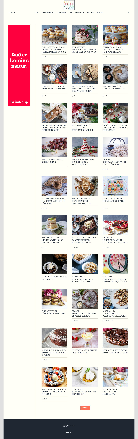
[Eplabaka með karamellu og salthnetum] (115, 377)
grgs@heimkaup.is (69, 426)
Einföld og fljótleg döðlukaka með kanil (114, 87)
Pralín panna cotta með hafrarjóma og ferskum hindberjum (115, 127)
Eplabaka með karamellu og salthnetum (110, 391)
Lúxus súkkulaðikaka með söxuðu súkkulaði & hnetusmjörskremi (84, 88)
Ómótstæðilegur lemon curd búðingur (84, 351)
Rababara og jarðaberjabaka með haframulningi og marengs (82, 280)
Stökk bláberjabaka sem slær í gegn (54, 277)
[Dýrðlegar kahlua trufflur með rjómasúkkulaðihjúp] (85, 113)
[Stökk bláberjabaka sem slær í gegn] (54, 264)
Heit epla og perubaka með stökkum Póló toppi (54, 87)
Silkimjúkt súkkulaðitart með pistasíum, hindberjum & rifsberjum (115, 241)
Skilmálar (69, 433)
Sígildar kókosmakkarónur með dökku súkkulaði (115, 162)
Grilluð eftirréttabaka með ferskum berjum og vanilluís (54, 391)
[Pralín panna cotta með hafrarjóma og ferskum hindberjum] (115, 113)
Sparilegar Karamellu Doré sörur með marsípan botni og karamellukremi (83, 202)
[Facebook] (9, 13)
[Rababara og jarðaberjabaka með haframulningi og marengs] (85, 264)
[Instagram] (12, 13)
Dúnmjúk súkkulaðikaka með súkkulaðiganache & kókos (54, 352)
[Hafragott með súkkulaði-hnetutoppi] (54, 299)
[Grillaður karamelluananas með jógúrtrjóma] (85, 377)
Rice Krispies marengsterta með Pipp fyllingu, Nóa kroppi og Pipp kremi (84, 51)
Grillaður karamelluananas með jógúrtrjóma (84, 391)
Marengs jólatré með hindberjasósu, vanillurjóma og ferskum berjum (83, 163)
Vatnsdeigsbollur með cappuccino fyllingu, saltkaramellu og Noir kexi (54, 51)
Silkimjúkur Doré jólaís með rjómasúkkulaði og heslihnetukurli (54, 127)
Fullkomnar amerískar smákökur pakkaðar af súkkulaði (54, 201)
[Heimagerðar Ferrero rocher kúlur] (54, 147)
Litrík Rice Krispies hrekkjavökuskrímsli (114, 199)
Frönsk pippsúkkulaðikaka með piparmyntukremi (84, 313)
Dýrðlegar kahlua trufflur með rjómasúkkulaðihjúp (82, 127)
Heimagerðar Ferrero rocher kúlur (53, 160)
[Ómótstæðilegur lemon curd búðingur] (85, 338)
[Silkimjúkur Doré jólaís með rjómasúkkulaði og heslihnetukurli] (54, 113)
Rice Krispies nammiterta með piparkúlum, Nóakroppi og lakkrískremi (114, 314)
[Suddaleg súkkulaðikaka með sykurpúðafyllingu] (115, 338)
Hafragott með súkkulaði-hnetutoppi (53, 312)
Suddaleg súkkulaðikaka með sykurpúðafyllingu (115, 351)
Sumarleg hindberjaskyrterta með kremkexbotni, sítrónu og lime (115, 280)
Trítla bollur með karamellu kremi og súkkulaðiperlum (113, 49)
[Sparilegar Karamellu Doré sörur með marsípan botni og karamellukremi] (85, 186)
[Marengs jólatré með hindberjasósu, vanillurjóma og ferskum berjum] (85, 147)
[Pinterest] (14, 13)
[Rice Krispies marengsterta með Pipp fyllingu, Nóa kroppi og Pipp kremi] (85, 35)
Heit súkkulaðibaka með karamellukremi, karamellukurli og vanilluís (84, 241)
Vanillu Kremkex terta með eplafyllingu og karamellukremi (53, 240)
